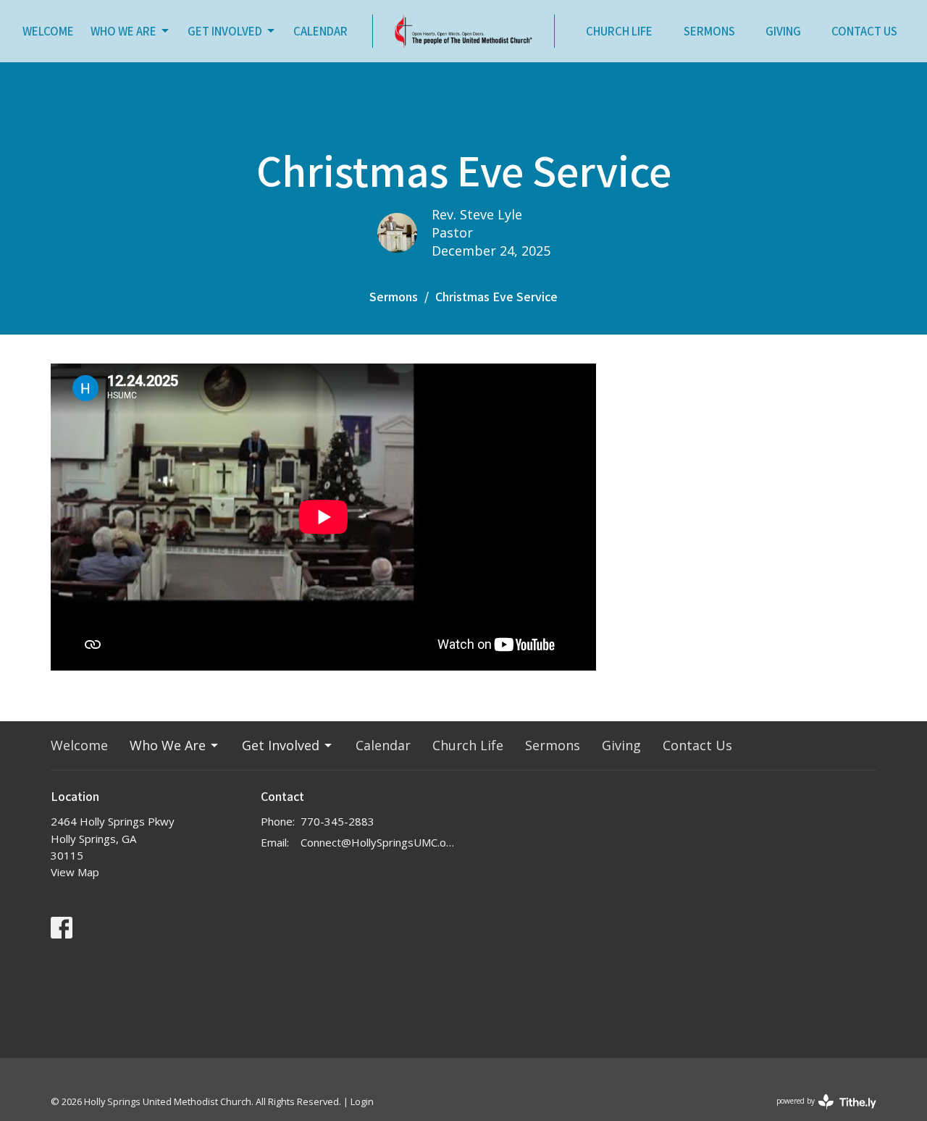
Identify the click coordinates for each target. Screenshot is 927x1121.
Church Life (619, 30)
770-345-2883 (337, 821)
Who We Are (123, 30)
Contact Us (864, 30)
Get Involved (225, 30)
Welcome (48, 30)
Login (362, 1101)
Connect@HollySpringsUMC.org (378, 842)
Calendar (320, 30)
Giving (783, 30)
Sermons (709, 30)
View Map (75, 872)
